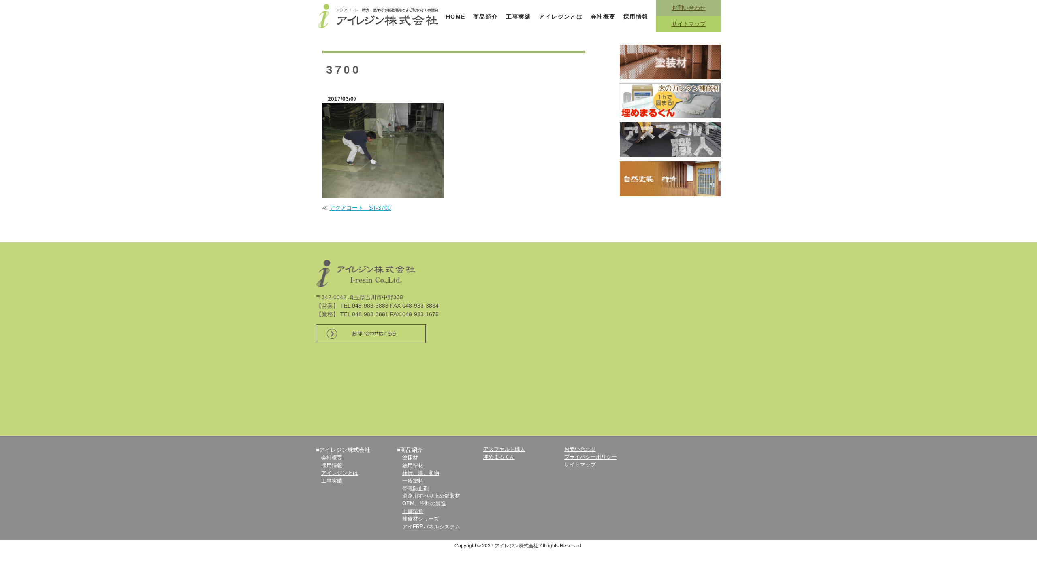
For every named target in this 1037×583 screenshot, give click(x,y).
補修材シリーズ (420, 519)
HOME (455, 16)
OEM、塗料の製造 (424, 503)
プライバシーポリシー (590, 457)
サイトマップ (689, 24)
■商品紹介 (410, 450)
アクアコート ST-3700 (360, 207)
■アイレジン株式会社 (343, 450)
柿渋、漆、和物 (420, 473)
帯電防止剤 (415, 489)
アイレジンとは (561, 16)
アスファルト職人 (504, 449)
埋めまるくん (499, 457)
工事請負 (412, 511)
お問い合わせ (689, 7)
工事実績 (518, 16)
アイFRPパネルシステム (431, 527)
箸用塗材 (412, 465)
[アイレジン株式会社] (379, 16)
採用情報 (636, 16)
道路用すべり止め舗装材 (431, 496)
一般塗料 (412, 481)
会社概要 (603, 16)
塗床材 (410, 458)
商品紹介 (485, 16)
